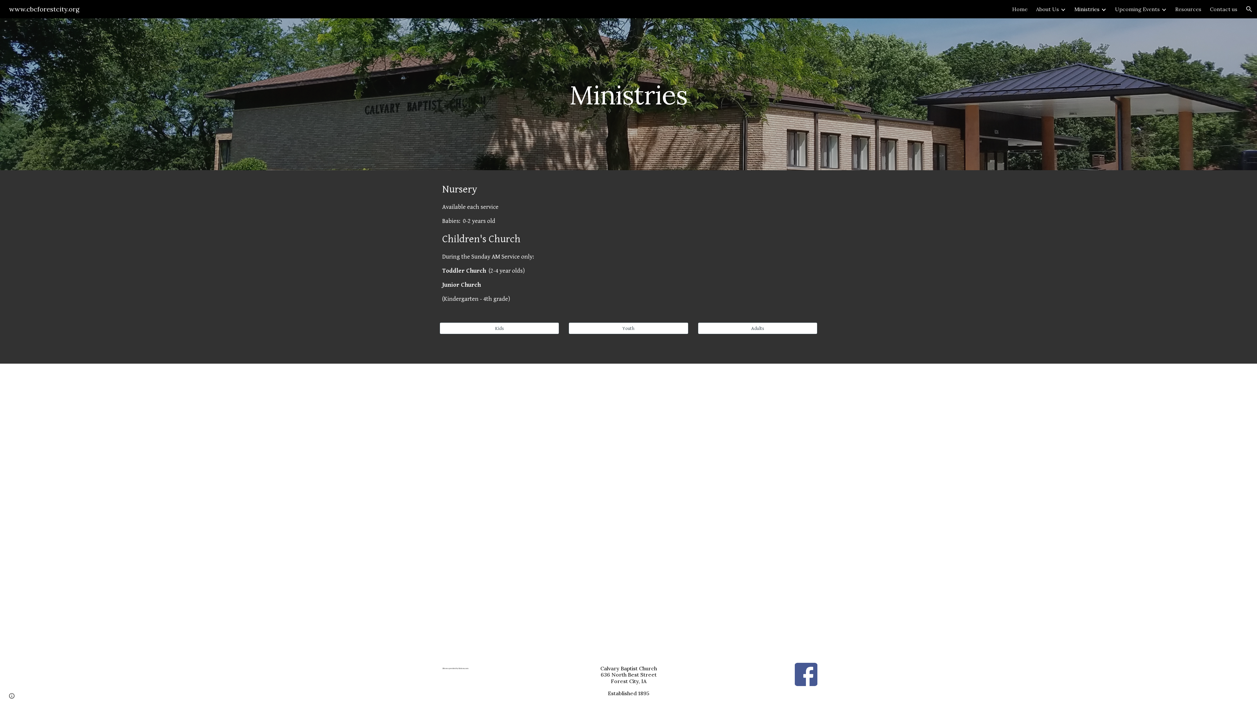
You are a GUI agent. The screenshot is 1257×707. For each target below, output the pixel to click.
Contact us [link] (1223, 9)
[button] (1249, 9)
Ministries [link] (1087, 9)
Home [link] (1020, 9)
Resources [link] (1188, 9)
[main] (628, 94)
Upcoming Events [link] (1137, 9)
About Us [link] (1047, 9)
